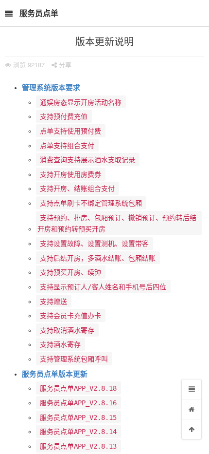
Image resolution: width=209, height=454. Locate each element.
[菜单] (191, 389)
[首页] (191, 409)
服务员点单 (38, 13)
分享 (64, 64)
